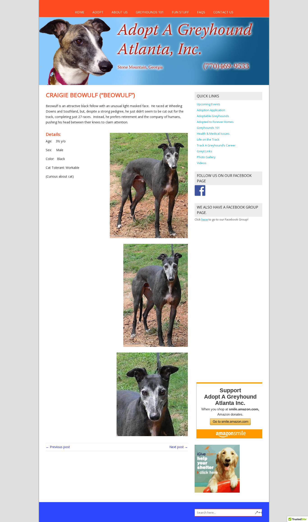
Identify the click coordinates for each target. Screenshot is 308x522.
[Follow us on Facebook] (200, 190)
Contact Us (223, 12)
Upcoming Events (208, 104)
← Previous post (58, 447)
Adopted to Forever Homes (215, 122)
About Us (120, 12)
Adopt (97, 12)
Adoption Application (211, 110)
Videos (201, 163)
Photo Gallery (206, 157)
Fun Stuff (180, 12)
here (204, 219)
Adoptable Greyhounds (213, 116)
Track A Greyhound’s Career (216, 145)
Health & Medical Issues (213, 134)
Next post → (178, 447)
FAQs (201, 12)
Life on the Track (208, 139)
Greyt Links (204, 151)
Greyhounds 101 (150, 12)
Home (79, 12)
